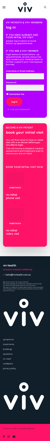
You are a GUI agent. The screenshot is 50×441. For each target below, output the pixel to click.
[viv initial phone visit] (15, 181)
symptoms (8, 339)
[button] (4, 7)
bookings (7, 349)
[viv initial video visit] (15, 217)
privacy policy (9, 368)
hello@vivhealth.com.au (18, 274)
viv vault (7, 359)
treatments (8, 344)
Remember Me (16, 94)
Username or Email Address (20, 71)
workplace (8, 363)
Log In (14, 101)
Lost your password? (20, 109)
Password (11, 82)
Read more (15, 187)
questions (7, 354)
